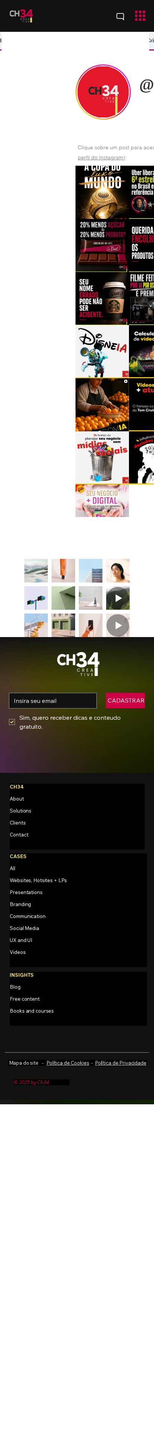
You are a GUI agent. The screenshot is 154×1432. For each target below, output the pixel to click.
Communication (27, 916)
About (17, 799)
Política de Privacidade (121, 1063)
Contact (19, 835)
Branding (20, 904)
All (12, 868)
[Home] (120, 17)
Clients (17, 823)
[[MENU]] (129, 16)
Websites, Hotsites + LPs (38, 880)
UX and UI (21, 940)
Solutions (20, 811)
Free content (24, 999)
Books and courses (32, 1011)
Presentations (26, 892)
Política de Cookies (67, 1063)
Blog (15, 987)
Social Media (24, 928)
